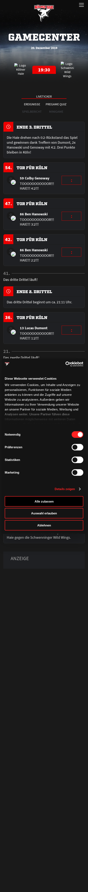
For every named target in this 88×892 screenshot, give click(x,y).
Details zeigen (65, 489)
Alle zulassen (44, 501)
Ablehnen (44, 525)
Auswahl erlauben (44, 513)
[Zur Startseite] (44, 13)
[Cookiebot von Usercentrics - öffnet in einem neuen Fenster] (65, 364)
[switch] (77, 447)
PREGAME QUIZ (56, 104)
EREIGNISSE (32, 104)
